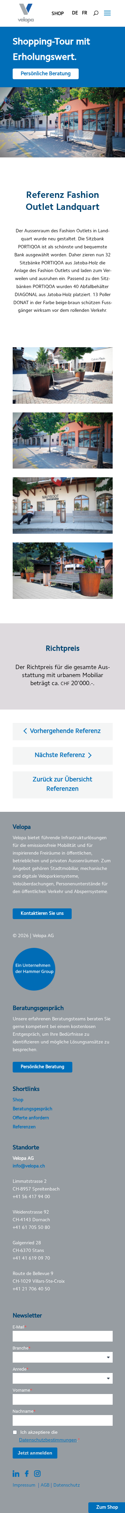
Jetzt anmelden (35, 1453)
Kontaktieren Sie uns (42, 913)
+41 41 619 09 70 (31, 1258)
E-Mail (18, 1327)
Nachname (23, 1411)
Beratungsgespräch (32, 1109)
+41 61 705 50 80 (31, 1228)
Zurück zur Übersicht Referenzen (62, 785)
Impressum (24, 1485)
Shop (18, 1100)
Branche (20, 1348)
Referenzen (24, 1127)
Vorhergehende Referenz (64, 731)
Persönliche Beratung (46, 74)
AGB (45, 1485)
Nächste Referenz (61, 755)
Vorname (21, 1390)
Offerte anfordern (31, 1118)
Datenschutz (66, 1485)
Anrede (19, 1369)
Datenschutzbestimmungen (48, 1439)
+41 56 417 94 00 (31, 1197)
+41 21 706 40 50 (31, 1289)
